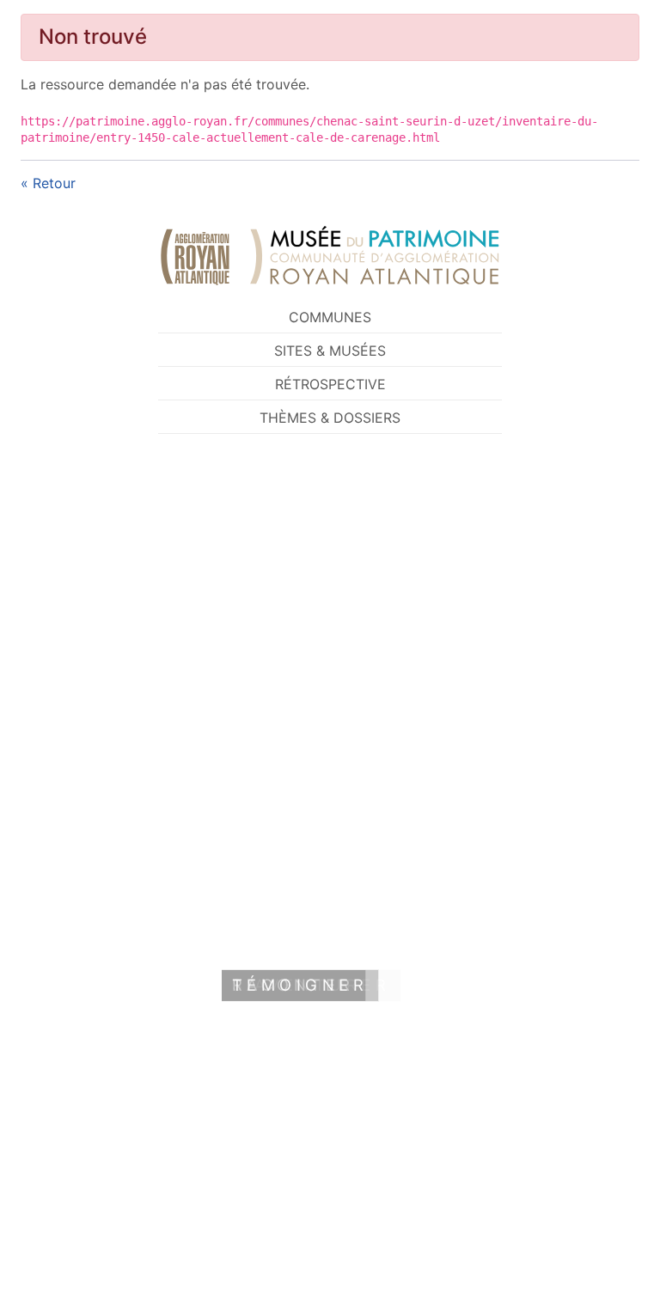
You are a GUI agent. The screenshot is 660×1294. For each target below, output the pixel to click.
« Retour (48, 183)
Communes (330, 317)
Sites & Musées (330, 350)
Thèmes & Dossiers (330, 417)
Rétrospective (330, 384)
